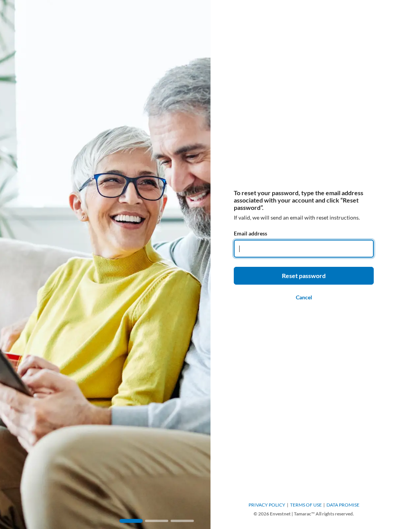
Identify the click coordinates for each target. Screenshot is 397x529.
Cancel (304, 297)
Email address (250, 233)
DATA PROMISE (342, 505)
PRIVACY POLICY (267, 505)
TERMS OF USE (306, 505)
